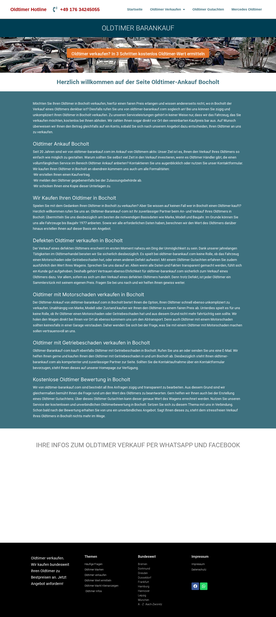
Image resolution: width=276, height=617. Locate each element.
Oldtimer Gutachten (208, 9)
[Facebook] (195, 586)
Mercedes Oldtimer (247, 9)
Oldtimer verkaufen (165, 9)
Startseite (135, 9)
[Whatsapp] (203, 586)
